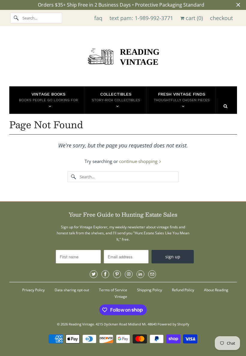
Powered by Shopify (173, 324)
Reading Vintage (81, 324)
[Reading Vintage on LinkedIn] (140, 274)
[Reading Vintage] (123, 57)
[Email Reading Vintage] (152, 274)
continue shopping (139, 161)
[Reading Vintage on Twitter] (94, 274)
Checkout (221, 18)
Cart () (193, 18)
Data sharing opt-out (72, 289)
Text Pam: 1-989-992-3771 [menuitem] (141, 18)
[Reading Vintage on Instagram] (129, 274)
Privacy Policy (33, 289)
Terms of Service (113, 289)
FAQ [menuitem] (98, 18)
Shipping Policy (149, 289)
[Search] (16, 18)
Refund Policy (183, 289)
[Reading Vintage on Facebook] (105, 274)
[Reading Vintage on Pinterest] (117, 274)
